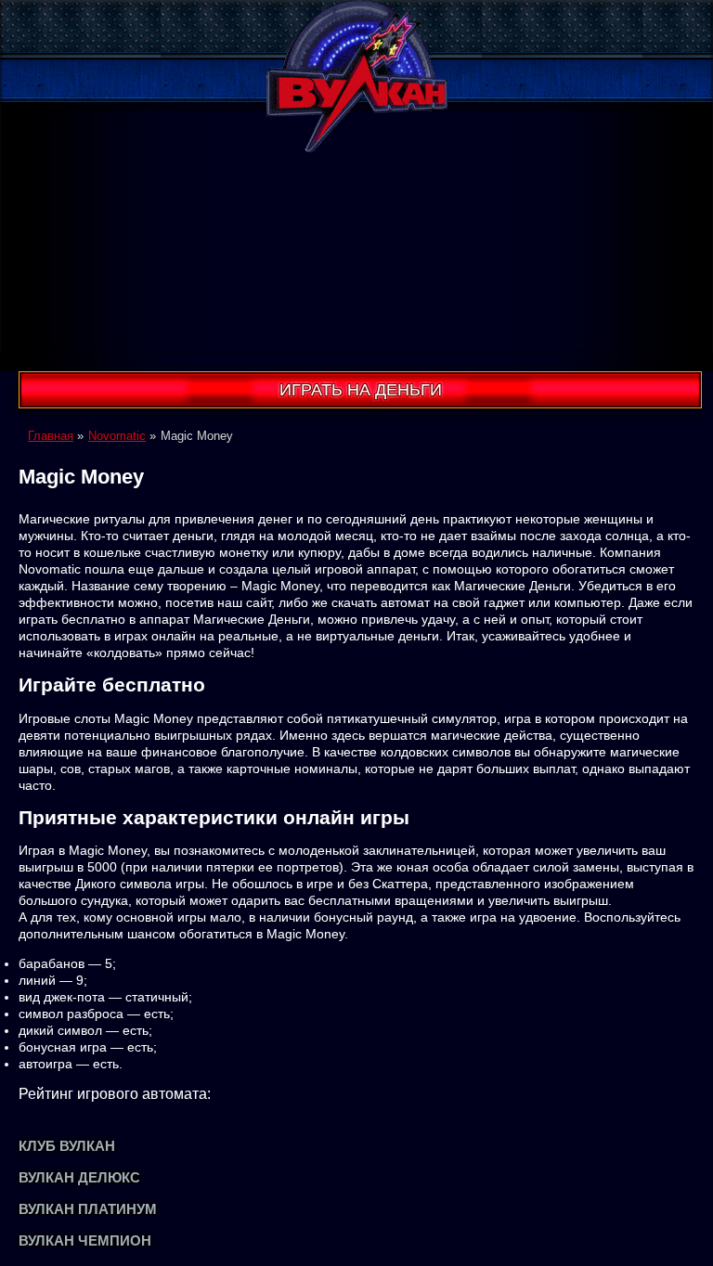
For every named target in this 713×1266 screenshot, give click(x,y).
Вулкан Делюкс (79, 1177)
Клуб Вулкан (67, 1146)
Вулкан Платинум (88, 1209)
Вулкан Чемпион (85, 1240)
